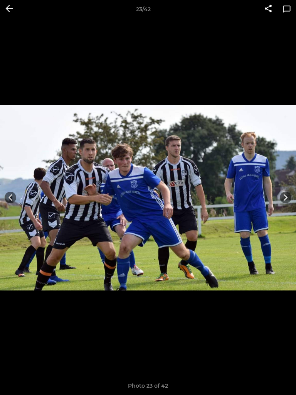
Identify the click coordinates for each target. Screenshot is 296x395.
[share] (268, 9)
